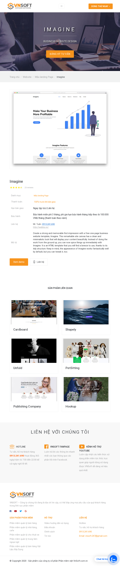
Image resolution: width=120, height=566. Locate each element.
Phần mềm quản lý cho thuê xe (24, 535)
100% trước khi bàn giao (45, 202)
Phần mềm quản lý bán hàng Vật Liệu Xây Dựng (25, 548)
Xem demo (18, 262)
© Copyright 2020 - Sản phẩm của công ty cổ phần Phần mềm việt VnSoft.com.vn (49, 561)
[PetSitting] (86, 351)
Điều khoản (49, 527)
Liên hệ (39, 262)
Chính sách (49, 531)
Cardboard (20, 329)
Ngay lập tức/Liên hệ (44, 208)
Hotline (82, 523)
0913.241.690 (17, 455)
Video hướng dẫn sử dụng (56, 523)
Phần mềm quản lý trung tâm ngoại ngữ (23, 540)
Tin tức (47, 536)
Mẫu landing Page (44, 77)
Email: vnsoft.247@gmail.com (93, 536)
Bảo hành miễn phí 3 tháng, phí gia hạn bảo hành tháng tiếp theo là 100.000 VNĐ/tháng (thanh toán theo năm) (71, 216)
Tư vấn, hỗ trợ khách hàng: (91, 527)
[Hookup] (86, 389)
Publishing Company (27, 406)
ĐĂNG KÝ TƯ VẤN (60, 54)
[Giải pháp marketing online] (19, 6)
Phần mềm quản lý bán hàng (23, 523)
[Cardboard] (34, 312)
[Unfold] (34, 351)
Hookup (70, 406)
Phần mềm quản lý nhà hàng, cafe (23, 529)
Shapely (70, 329)
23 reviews (29, 188)
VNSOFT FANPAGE (60, 446)
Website (27, 77)
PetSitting (72, 368)
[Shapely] (86, 312)
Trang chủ (14, 77)
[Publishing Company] (34, 389)
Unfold (17, 368)
